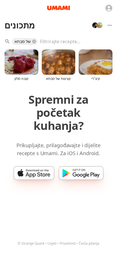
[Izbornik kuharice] (109, 25)
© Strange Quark (31, 243)
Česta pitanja (89, 243)
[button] (24, 41)
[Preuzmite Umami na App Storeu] (34, 173)
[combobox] (72, 41)
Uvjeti (52, 243)
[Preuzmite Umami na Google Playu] (81, 173)
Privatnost (68, 243)
